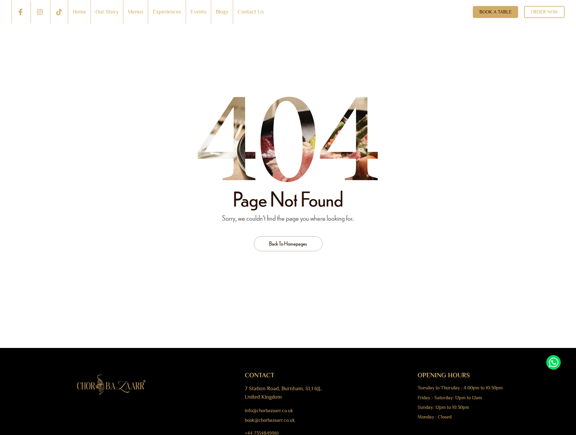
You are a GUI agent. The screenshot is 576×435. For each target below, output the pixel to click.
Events (198, 12)
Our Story (106, 12)
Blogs (222, 12)
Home (79, 12)
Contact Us (251, 12)
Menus (135, 12)
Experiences (167, 12)
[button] (495, 12)
